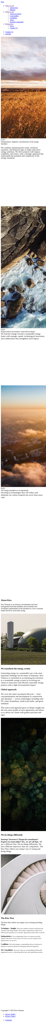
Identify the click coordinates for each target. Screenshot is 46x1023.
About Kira (14, 8)
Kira (2, 2)
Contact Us (14, 28)
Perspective (9, 24)
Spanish (8, 34)
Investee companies (17, 22)
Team (12, 20)
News (12, 26)
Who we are (9, 6)
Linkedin (8, 1020)
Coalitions (13, 18)
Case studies (14, 16)
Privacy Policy (10, 1014)
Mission (12, 10)
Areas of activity (15, 14)
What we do (9, 12)
